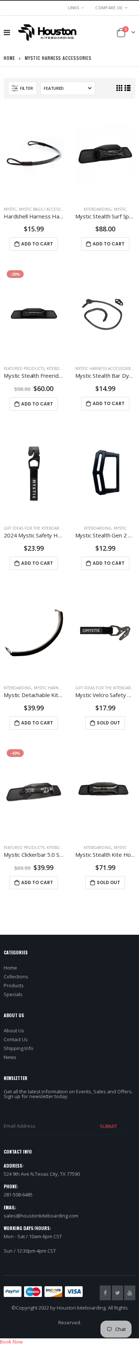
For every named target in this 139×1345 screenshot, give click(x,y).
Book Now (11, 1341)
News (10, 1057)
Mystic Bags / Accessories (45, 209)
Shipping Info (18, 1048)
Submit (108, 1126)
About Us (14, 1030)
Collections (16, 976)
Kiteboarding (98, 209)
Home (9, 58)
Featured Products (24, 368)
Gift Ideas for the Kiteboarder (35, 528)
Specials (13, 994)
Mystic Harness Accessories (104, 368)
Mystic (10, 209)
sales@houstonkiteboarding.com (41, 1215)
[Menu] (7, 32)
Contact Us (16, 1039)
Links (73, 7)
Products (14, 985)
